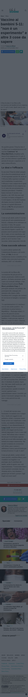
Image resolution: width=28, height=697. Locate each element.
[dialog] (14, 348)
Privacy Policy (22, 369)
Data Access (14, 369)
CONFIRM (9, 363)
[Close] (24, 328)
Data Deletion (5, 369)
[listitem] (14, 356)
